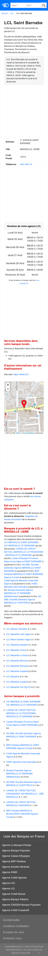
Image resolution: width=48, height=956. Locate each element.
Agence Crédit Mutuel (13, 893)
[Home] (5, 5)
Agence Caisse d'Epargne (16, 855)
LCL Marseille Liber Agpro (18, 634)
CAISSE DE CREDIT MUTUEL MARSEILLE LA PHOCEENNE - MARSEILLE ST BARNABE (23, 552)
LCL (12, 13)
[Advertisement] (24, 111)
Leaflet (17, 433)
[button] (24, 404)
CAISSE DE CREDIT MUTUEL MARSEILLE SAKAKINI (21, 804)
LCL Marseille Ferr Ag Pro (18, 687)
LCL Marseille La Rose (17, 655)
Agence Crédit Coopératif (15, 910)
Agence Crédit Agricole (14, 877)
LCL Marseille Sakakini (17, 644)
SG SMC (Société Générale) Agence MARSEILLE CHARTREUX (22, 599)
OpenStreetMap (28, 433)
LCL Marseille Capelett (17, 671)
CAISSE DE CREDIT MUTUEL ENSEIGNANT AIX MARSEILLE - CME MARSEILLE (25, 793)
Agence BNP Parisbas (14, 861)
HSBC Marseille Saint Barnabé (21, 585)
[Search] (44, 5)
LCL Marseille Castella (17, 681)
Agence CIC (8, 883)
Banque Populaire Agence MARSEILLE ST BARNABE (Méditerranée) (18, 593)
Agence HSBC (10, 872)
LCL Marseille (12, 676)
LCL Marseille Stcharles (17, 665)
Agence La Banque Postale (16, 845)
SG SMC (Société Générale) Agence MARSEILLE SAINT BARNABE (22, 567)
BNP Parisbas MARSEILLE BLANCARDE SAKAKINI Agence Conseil (22, 813)
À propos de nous (13, 932)
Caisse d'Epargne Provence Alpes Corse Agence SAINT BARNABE (23, 560)
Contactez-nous (12, 938)
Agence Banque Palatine (15, 899)
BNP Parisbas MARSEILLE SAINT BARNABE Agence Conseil (23, 574)
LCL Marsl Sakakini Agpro (18, 639)
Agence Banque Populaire (16, 850)
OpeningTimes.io (14, 949)
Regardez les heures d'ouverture (21, 518)
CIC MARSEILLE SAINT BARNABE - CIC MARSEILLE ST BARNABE (22, 544)
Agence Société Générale (15, 866)
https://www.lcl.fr (21, 374)
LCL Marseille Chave (16, 649)
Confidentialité (11, 920)
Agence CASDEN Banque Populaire (21, 904)
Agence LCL (8, 888)
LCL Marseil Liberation (17, 628)
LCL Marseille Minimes (17, 660)
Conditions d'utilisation (16, 926)
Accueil (5, 13)
